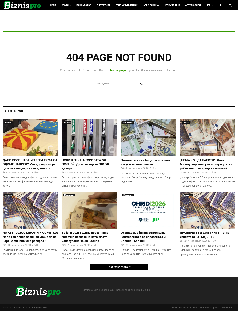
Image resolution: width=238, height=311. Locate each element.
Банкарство (83, 5)
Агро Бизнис (151, 5)
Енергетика (103, 5)
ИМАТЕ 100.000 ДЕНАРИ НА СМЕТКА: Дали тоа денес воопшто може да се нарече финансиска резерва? (30, 237)
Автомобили (193, 5)
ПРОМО (8, 122)
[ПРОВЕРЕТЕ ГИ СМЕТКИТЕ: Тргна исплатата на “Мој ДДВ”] (207, 210)
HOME (53, 5)
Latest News (13, 111)
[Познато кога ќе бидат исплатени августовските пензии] (148, 137)
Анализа (185, 122)
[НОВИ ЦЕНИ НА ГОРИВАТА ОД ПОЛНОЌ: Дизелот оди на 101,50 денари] (89, 137)
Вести (65, 5)
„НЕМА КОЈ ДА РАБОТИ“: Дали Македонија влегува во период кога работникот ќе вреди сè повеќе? (206, 164)
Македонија (128, 122)
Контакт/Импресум (209, 307)
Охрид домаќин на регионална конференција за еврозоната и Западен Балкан (143, 237)
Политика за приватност (184, 307)
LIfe (208, 5)
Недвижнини (172, 5)
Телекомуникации (127, 5)
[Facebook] (221, 5)
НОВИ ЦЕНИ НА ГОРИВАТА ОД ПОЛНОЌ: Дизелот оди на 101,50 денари (85, 164)
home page (118, 70)
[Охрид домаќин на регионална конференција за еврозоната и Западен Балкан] (148, 210)
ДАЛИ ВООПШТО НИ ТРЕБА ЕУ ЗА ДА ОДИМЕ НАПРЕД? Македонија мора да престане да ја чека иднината (30, 164)
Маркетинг (227, 307)
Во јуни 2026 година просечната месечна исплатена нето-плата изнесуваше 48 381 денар (85, 237)
